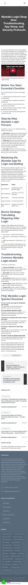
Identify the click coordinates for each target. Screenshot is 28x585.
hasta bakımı (21, 553)
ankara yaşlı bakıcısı (16, 542)
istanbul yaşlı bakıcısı (20, 559)
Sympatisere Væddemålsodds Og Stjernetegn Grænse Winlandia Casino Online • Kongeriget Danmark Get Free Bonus (14, 401)
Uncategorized (5, 355)
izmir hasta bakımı (6, 561)
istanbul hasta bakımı (16, 556)
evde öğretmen (17, 548)
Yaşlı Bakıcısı (6, 511)
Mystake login (11, 129)
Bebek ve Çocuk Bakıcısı (9, 515)
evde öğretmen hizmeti (7, 550)
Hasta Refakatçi (7, 507)
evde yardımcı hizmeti (7, 548)
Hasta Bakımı (6, 503)
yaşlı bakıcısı (15, 564)
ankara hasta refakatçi (19, 539)
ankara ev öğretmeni (18, 536)
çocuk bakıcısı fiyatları (7, 570)
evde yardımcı (17, 545)
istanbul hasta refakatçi (7, 559)
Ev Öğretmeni (6, 518)
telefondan (15, 583)
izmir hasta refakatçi (17, 561)
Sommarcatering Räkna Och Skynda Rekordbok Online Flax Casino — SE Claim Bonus (13, 417)
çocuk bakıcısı (5, 567)
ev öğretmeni (18, 550)
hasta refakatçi (5, 556)
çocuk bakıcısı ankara (15, 567)
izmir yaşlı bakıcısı (6, 564)
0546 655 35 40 (5, 583)
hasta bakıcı (5, 553)
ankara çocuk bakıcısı (7, 545)
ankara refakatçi (5, 542)
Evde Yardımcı (6, 522)
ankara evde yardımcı (7, 534)
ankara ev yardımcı (6, 536)
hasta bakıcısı (13, 553)
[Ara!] (4, 582)
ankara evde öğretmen (19, 534)
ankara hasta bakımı (6, 539)
